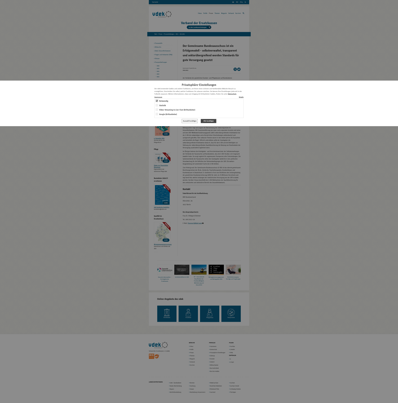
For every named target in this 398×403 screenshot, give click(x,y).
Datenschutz (232, 94)
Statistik (162, 105)
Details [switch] (241, 97)
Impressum (158, 97)
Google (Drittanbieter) (168, 114)
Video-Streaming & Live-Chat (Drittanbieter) (177, 110)
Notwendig (163, 101)
